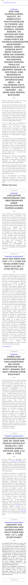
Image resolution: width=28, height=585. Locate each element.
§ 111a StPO (17, 504)
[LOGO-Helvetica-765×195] (11, 2)
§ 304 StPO (23, 511)
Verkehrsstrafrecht (17, 256)
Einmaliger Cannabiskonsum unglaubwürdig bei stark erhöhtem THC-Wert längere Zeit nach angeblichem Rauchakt (14, 365)
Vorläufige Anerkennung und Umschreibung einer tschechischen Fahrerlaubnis (14, 201)
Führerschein (14, 9)
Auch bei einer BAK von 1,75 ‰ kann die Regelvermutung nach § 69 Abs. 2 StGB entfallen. (14, 263)
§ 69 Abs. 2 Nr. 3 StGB (16, 461)
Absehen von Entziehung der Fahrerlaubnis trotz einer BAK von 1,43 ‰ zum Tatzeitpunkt (14, 531)
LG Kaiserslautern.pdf (6, 346)
